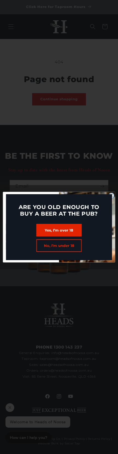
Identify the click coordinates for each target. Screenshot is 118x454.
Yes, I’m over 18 (59, 230)
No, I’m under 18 (59, 245)
